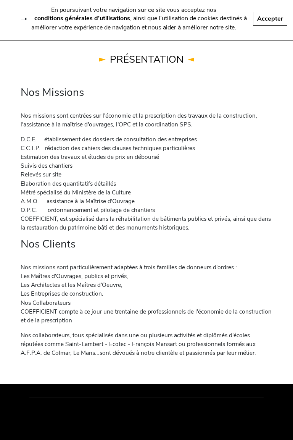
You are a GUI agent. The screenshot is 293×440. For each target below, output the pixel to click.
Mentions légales (58, 413)
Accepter (270, 19)
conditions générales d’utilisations (82, 18)
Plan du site (110, 413)
